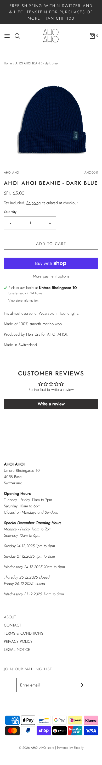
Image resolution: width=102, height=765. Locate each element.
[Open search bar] (19, 36)
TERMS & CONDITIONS (23, 633)
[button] (51, 121)
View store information (23, 300)
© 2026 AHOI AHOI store (36, 747)
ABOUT (10, 617)
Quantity (10, 211)
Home (8, 63)
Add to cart (51, 244)
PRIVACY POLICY (18, 641)
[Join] (82, 685)
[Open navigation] (7, 36)
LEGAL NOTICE (17, 649)
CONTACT (12, 625)
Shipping (33, 203)
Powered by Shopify (70, 747)
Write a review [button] (51, 404)
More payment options (51, 276)
